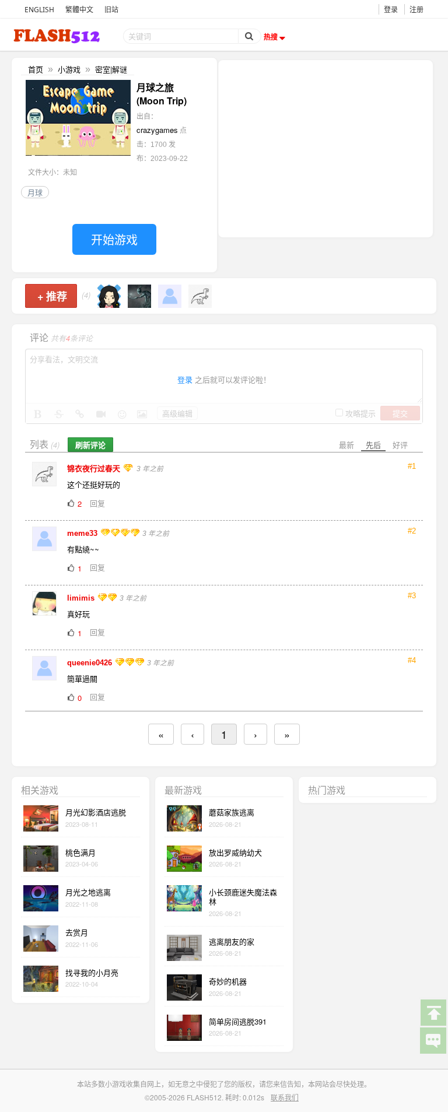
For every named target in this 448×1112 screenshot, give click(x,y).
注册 (417, 10)
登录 (391, 10)
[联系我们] (433, 1040)
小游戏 (69, 69)
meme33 (83, 533)
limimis (82, 598)
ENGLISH (39, 10)
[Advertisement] (326, 147)
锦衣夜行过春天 (95, 468)
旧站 (111, 10)
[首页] (58, 35)
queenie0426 (90, 662)
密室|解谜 (111, 69)
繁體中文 (79, 10)
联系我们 (285, 1097)
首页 (35, 69)
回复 (97, 502)
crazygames (157, 129)
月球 (35, 192)
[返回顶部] (433, 1012)
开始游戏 (114, 239)
